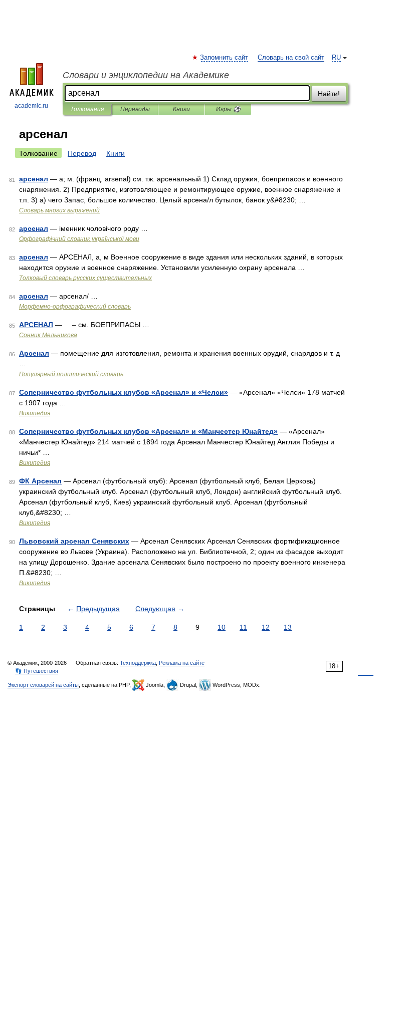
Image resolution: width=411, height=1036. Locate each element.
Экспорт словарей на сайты (43, 685)
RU (336, 57)
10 (222, 627)
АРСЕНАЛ (36, 325)
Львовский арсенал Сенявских (74, 541)
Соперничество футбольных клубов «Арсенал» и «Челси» (123, 392)
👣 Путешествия (36, 671)
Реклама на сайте (181, 663)
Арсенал (34, 353)
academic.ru (31, 105)
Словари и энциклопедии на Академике (146, 75)
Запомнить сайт (224, 57)
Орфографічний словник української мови (79, 238)
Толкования (87, 109)
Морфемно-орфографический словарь (75, 306)
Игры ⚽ (228, 109)
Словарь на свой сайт (291, 57)
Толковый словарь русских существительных (85, 278)
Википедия (34, 413)
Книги (181, 109)
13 (288, 627)
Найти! (329, 94)
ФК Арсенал (40, 481)
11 (243, 627)
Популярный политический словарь (71, 374)
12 (266, 627)
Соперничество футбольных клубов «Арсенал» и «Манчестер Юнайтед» (148, 431)
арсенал (33, 179)
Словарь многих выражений (59, 210)
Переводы (135, 109)
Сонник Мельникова (48, 335)
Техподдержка (138, 663)
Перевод (82, 153)
